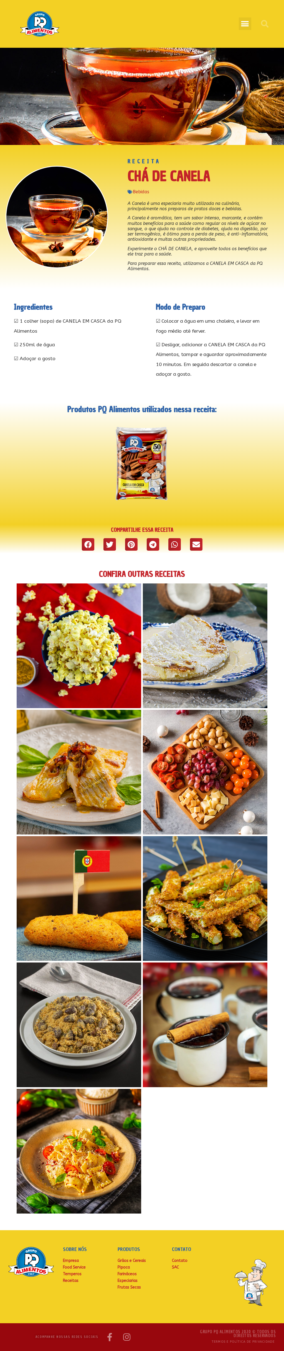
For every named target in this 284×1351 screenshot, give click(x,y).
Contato (179, 1260)
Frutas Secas (129, 1287)
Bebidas (141, 191)
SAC (175, 1267)
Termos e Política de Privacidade (243, 1342)
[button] (245, 23)
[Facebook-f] (109, 1337)
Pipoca (124, 1267)
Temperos (72, 1274)
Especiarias (128, 1280)
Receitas (70, 1280)
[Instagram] (127, 1337)
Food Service (74, 1267)
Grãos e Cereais (132, 1260)
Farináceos (127, 1274)
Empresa (71, 1260)
